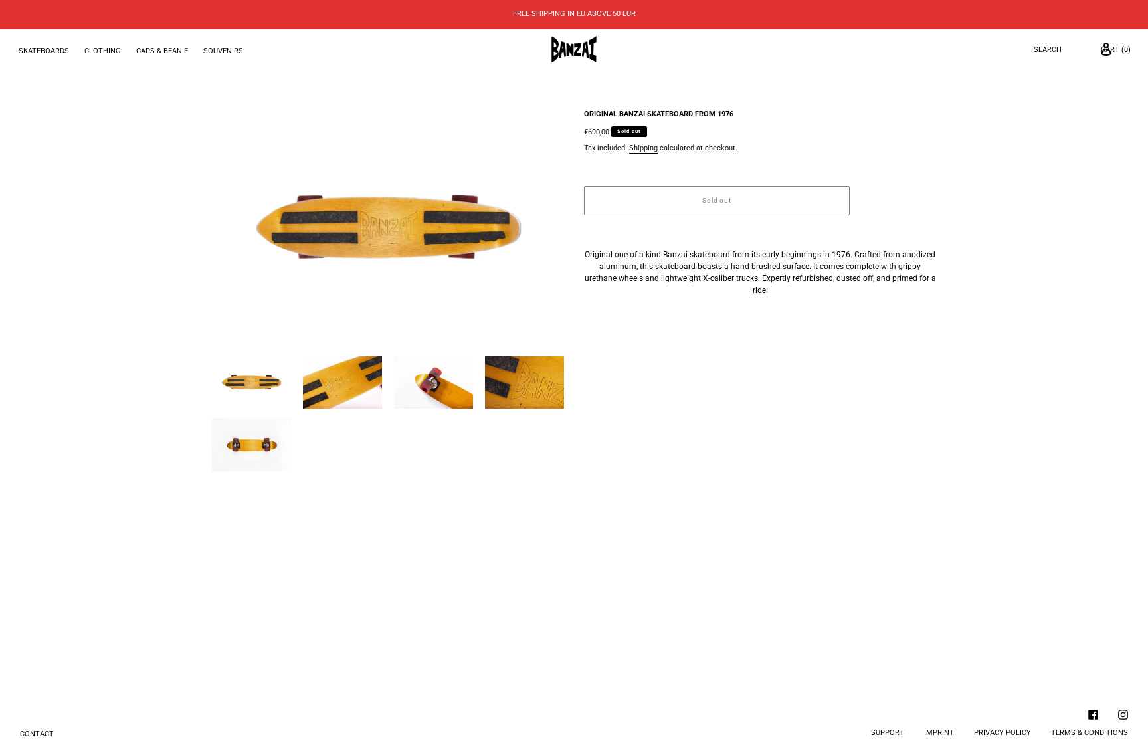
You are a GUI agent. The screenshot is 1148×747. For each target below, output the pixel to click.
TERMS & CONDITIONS (1089, 732)
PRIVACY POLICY (1002, 732)
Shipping (643, 148)
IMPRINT (939, 732)
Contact (37, 734)
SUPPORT (887, 732)
